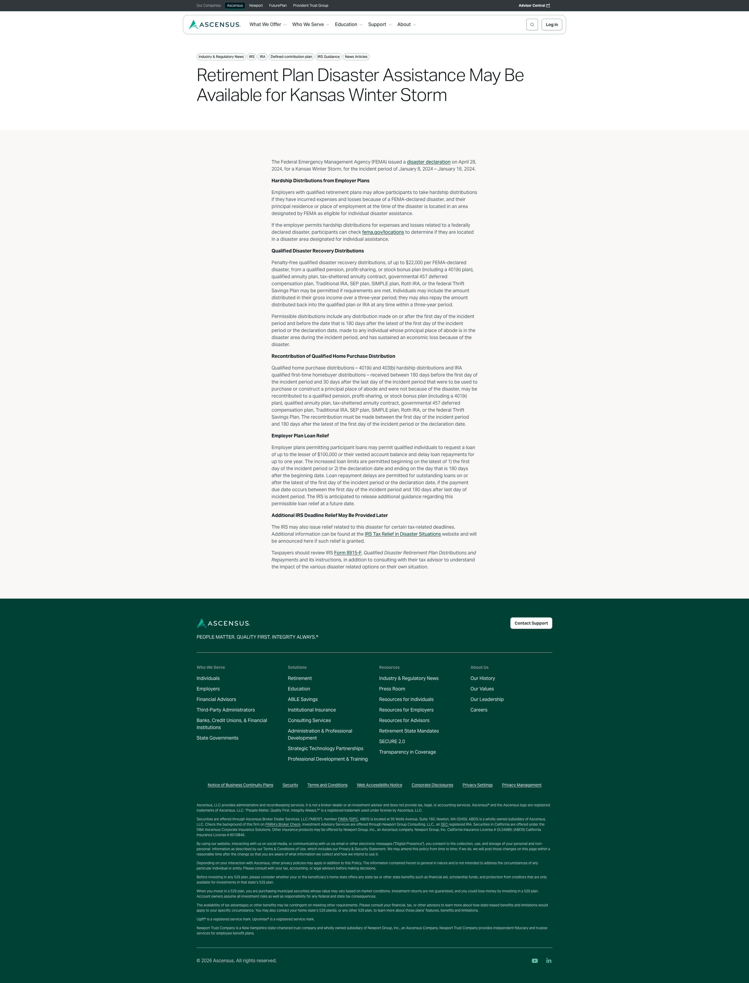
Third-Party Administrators (226, 710)
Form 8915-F (347, 553)
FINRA (343, 819)
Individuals (208, 678)
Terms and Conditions (327, 785)
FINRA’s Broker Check (282, 824)
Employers (208, 689)
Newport (256, 5)
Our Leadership (487, 699)
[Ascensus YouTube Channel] (534, 960)
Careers (478, 710)
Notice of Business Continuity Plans (240, 785)
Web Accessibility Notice (379, 785)
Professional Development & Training (328, 759)
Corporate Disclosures (432, 785)
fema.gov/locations (383, 232)
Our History (482, 678)
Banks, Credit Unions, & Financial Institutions (232, 724)
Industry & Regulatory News (409, 678)
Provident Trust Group (310, 5)
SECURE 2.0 (392, 741)
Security (290, 785)
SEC (445, 824)
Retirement (300, 678)
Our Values (482, 689)
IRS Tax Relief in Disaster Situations (403, 534)
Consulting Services (309, 720)
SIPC (354, 819)
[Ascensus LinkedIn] (548, 960)
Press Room (392, 689)
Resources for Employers (406, 710)
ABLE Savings (303, 699)
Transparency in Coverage (407, 752)
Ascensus (235, 5)
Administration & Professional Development (320, 734)
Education (299, 689)
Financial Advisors (216, 699)
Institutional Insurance (312, 710)
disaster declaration (429, 162)
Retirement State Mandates (409, 731)
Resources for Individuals (406, 699)
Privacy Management (522, 785)
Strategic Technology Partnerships (325, 748)
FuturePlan (278, 5)
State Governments (217, 738)
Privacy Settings (478, 785)
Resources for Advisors (404, 720)
